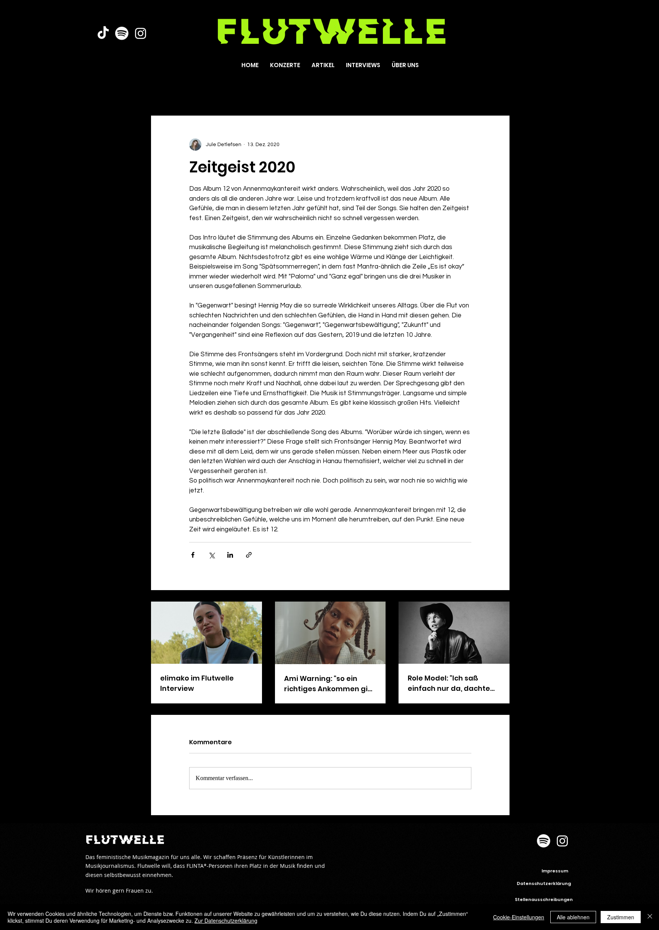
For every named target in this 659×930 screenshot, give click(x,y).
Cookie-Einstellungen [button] (518, 917)
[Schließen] (649, 917)
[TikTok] (103, 33)
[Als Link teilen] (248, 554)
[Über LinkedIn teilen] (230, 554)
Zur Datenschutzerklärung (225, 920)
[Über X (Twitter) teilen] (211, 554)
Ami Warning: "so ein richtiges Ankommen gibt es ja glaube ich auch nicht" (329, 684)
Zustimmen (620, 917)
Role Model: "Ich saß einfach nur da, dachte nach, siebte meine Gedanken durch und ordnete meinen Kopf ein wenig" (452, 683)
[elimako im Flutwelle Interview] (206, 633)
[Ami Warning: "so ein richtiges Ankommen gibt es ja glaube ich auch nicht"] (330, 633)
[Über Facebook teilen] (192, 554)
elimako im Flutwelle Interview (197, 683)
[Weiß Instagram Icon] (140, 33)
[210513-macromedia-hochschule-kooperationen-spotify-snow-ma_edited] (121, 33)
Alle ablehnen (573, 917)
